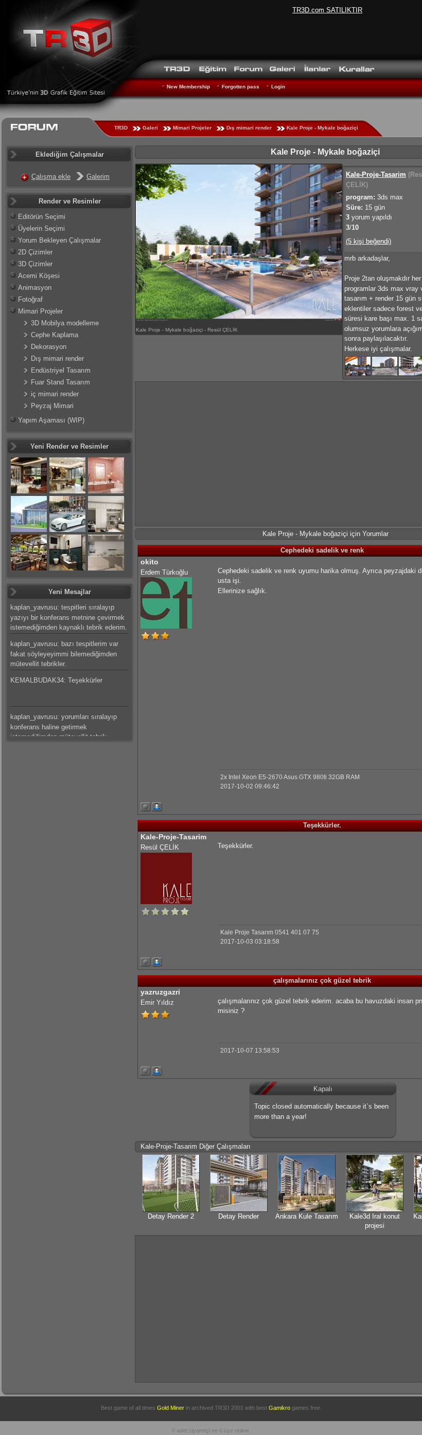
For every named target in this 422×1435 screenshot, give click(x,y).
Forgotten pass (240, 86)
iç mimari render (55, 394)
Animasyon (34, 287)
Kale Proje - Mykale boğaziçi (322, 128)
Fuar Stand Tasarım (60, 382)
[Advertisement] (304, 674)
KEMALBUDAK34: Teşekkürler (56, 680)
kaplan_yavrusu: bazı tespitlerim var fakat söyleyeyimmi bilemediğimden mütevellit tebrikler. (64, 654)
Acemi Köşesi (39, 276)
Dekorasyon (48, 347)
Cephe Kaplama (54, 335)
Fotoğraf (30, 299)
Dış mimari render (249, 128)
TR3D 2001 (229, 1408)
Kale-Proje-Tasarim (376, 174)
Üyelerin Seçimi (41, 228)
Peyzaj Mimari (52, 406)
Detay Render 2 (171, 1216)
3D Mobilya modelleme (65, 323)
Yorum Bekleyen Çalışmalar (59, 240)
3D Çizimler (35, 264)
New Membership (188, 86)
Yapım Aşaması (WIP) (51, 420)
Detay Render (238, 1216)
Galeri (150, 128)
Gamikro (279, 1408)
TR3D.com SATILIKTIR (327, 10)
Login (278, 86)
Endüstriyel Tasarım (61, 370)
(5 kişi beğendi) (368, 241)
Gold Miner (170, 1408)
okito (149, 562)
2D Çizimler (35, 252)
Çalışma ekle (51, 176)
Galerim (98, 176)
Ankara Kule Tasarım (306, 1216)
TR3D (121, 128)
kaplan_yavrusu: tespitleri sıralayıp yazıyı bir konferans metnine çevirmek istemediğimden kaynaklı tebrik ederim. (68, 617)
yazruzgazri (160, 992)
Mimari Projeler (192, 128)
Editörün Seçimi (41, 216)
